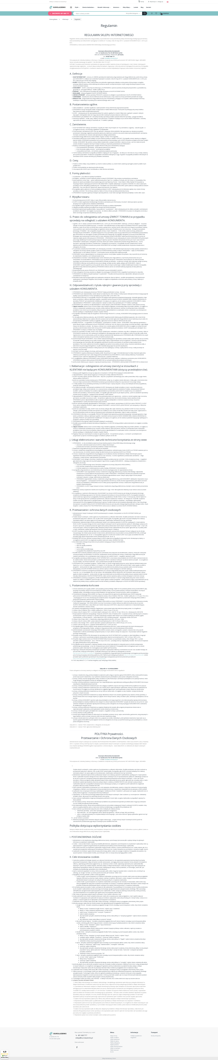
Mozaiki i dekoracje (103, 7)
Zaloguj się (160, 1)
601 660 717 (82, 1035)
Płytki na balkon (114, 1037)
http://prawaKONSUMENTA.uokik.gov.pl (83, 653)
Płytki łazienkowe (115, 1039)
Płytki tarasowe (114, 1050)
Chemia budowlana (88, 7)
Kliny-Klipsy (126, 7)
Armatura (116, 7)
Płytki (76, 7)
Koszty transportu (156, 1036)
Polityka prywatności (136, 1036)
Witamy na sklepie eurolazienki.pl (57, 1)
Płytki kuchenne (114, 1044)
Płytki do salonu (114, 1041)
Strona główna (53, 19)
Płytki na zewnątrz (115, 1048)
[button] (132, 13)
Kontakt (148, 7)
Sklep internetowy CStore (109, 1058)
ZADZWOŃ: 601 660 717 (60, 13)
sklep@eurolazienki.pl (111, 58)
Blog (142, 7)
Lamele (136, 7)
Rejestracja (153, 1)
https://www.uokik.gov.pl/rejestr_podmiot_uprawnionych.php (89, 658)
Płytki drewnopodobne (116, 1046)
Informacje (65, 19)
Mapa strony (113, 1036)
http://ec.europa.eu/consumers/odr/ (134, 655)
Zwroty (142, 1)
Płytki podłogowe (115, 1043)
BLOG (112, 1052)
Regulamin (133, 1037)
